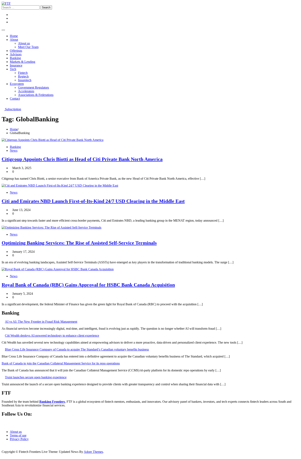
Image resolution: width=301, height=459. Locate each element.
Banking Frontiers (52, 401)
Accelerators (26, 91)
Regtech (23, 76)
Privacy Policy (19, 439)
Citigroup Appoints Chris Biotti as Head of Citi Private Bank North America (82, 159)
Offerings (16, 50)
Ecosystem (17, 84)
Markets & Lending (22, 61)
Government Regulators (33, 87)
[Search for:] (21, 7)
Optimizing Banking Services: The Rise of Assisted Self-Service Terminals (79, 243)
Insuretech (24, 80)
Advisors (16, 54)
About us (24, 43)
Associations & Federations (35, 95)
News (13, 150)
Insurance (16, 65)
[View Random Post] (3, 105)
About (14, 39)
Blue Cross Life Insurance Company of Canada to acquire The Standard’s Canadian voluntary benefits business (77, 349)
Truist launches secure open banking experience (36, 377)
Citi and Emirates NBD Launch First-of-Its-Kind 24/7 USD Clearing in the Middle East (93, 201)
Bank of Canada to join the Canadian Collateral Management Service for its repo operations (61, 363)
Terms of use (18, 435)
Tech (13, 69)
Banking (15, 58)
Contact (15, 98)
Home (14, 36)
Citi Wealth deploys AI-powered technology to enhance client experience (52, 335)
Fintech (23, 72)
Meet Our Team (28, 47)
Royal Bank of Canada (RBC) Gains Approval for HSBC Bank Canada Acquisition (88, 285)
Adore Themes (93, 451)
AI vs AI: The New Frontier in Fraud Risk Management (41, 321)
